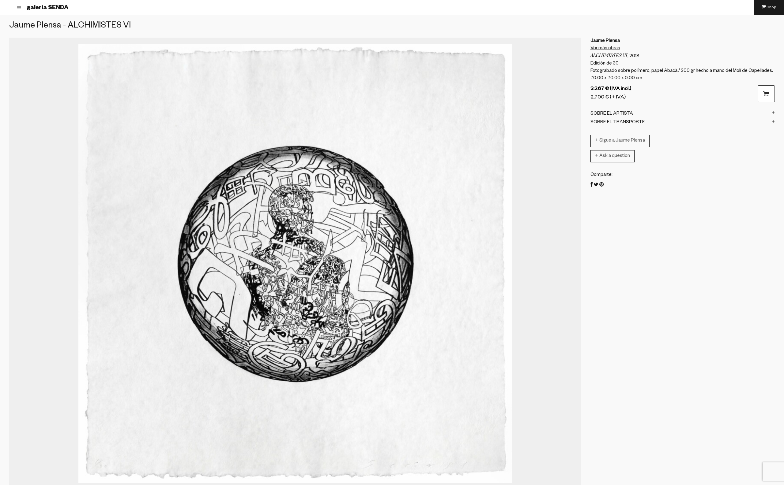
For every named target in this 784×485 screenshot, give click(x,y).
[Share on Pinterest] (601, 185)
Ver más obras (605, 48)
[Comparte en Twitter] (596, 185)
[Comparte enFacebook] (591, 185)
